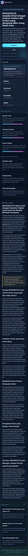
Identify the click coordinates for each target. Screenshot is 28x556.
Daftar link (14, 45)
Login (14, 49)
